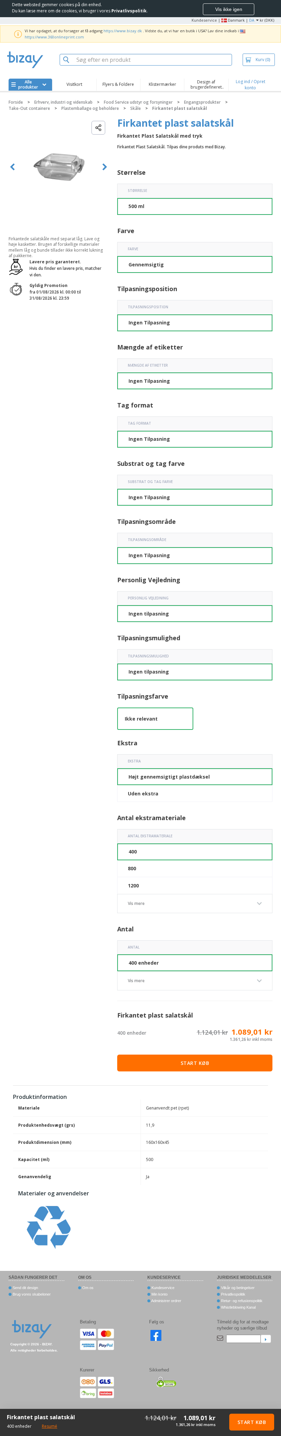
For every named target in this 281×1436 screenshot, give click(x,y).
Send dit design (25, 1288)
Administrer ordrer (165, 1301)
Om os (87, 1288)
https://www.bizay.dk (122, 30)
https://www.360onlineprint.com (54, 36)
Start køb (195, 1063)
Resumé (49, 1426)
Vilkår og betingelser (237, 1288)
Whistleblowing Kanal (238, 1307)
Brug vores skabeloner (31, 1294)
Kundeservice (204, 20)
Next (105, 167)
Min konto (159, 1294)
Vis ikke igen (228, 9)
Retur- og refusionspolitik (241, 1301)
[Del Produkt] (98, 128)
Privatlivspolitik (232, 1294)
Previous (12, 167)
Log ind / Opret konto (250, 85)
